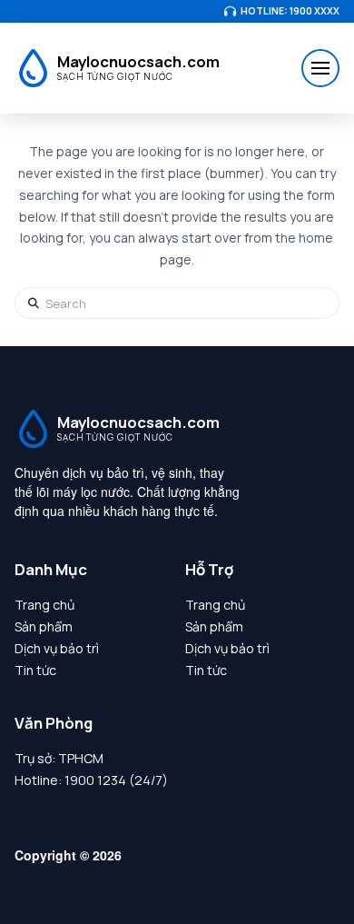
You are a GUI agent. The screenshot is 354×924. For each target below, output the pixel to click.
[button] (320, 68)
